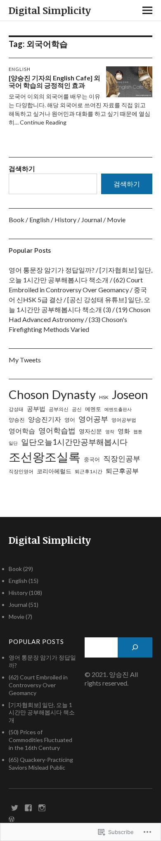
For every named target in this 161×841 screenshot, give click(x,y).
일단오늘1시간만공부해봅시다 (74, 441)
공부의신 (59, 409)
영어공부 (93, 418)
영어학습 (22, 431)
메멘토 (93, 409)
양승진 (17, 419)
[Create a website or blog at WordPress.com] (11, 819)
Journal (91, 219)
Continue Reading (43, 122)
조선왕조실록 (44, 456)
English (20, 69)
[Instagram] (42, 807)
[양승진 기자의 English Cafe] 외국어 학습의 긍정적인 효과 (54, 81)
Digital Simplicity (50, 10)
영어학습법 (57, 430)
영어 (69, 419)
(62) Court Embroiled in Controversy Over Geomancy (38, 685)
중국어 (92, 459)
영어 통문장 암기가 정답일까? (52, 270)
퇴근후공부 (122, 471)
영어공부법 (123, 420)
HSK (104, 397)
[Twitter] (15, 807)
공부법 (36, 408)
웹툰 (137, 431)
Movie (116, 219)
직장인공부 (121, 458)
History (65, 219)
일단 (13, 443)
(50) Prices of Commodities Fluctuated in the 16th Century (40, 739)
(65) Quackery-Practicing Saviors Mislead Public (41, 763)
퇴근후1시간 (88, 471)
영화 (124, 431)
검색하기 (22, 168)
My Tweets (25, 360)
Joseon (130, 394)
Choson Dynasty (52, 394)
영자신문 (90, 431)
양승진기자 (44, 419)
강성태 (16, 409)
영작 (109, 431)
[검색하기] (135, 647)
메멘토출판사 (118, 409)
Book (16, 219)
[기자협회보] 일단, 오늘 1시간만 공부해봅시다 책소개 (42, 712)
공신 (77, 409)
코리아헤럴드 (54, 471)
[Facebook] (28, 807)
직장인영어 (21, 471)
